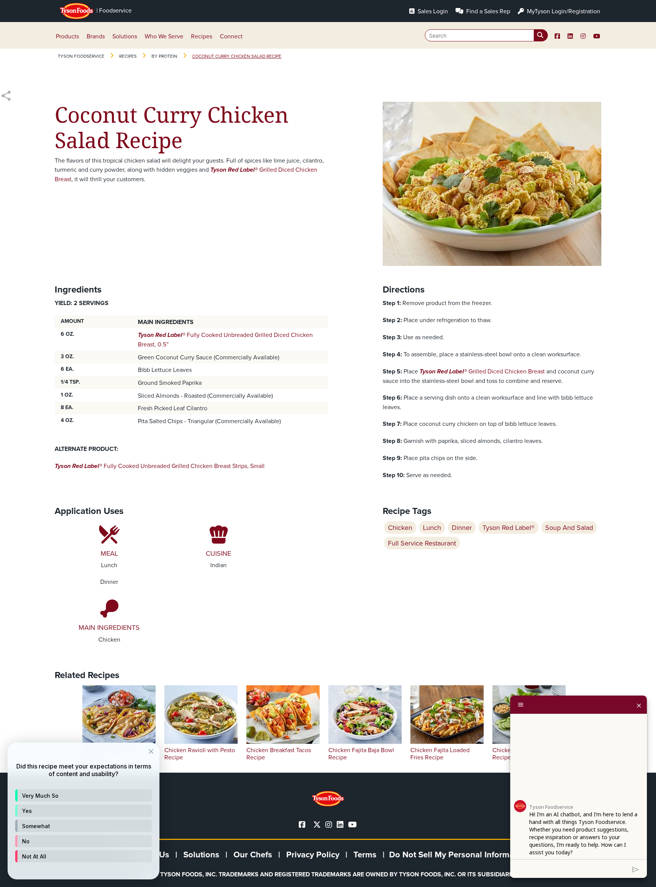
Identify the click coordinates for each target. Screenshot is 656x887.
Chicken (400, 527)
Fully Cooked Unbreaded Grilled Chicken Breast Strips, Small (160, 466)
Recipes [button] (201, 36)
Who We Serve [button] (164, 36)
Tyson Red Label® (509, 527)
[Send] (635, 869)
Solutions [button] (124, 36)
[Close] (639, 704)
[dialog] (83, 811)
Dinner (462, 527)
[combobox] (486, 35)
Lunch (432, 527)
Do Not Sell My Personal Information (459, 854)
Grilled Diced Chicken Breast (482, 371)
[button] (83, 795)
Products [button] (67, 36)
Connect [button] (231, 36)
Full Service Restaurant (422, 543)
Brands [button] (96, 36)
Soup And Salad (569, 527)
